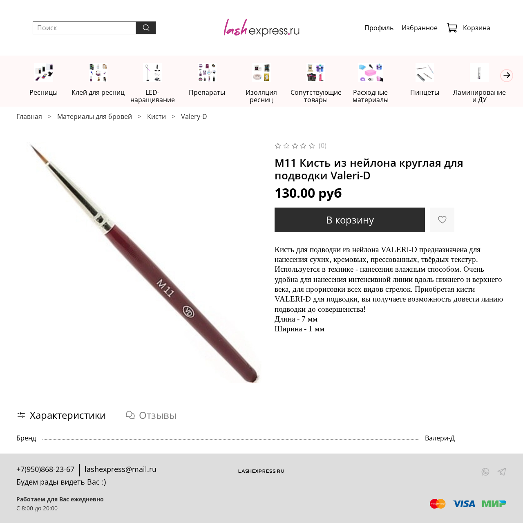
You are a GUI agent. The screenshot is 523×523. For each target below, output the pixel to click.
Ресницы (43, 92)
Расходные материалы (371, 96)
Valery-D (194, 116)
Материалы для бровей (94, 116)
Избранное (420, 27)
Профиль (378, 27)
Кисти (156, 116)
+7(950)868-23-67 (45, 469)
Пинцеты (424, 92)
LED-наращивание (152, 96)
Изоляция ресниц (261, 96)
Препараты (207, 92)
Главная (29, 116)
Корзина (476, 27)
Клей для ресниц (98, 92)
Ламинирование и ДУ (479, 96)
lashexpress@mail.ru (120, 469)
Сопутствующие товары (316, 96)
